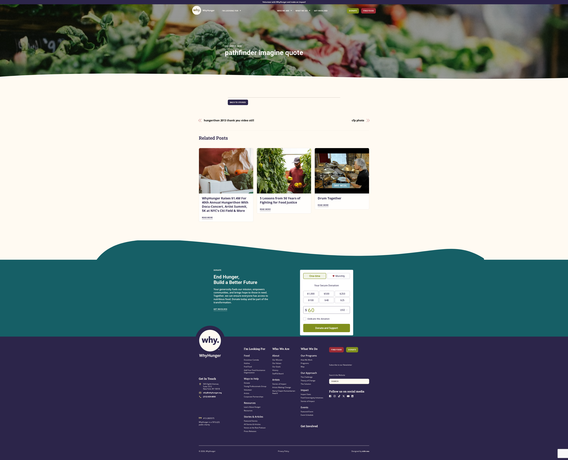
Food (247, 355)
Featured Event (307, 411)
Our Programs (309, 355)
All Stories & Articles (252, 424)
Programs (305, 363)
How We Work (306, 360)
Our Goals (276, 366)
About (275, 355)
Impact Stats (306, 394)
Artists (246, 393)
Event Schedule (307, 415)
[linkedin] (353, 396)
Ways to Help (251, 378)
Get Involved (321, 10)
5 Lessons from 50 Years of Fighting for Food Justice (280, 200)
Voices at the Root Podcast (255, 427)
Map (302, 366)
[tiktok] (340, 396)
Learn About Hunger (252, 407)
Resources (250, 403)
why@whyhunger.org (212, 392)
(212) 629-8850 (209, 396)
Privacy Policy (283, 451)
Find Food (368, 10)
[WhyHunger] (203, 10)
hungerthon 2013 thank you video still (229, 120)
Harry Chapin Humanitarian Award (283, 392)
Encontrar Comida (251, 360)
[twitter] (344, 396)
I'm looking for (240, 10)
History (275, 370)
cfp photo (358, 120)
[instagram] (335, 396)
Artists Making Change (281, 387)
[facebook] (331, 396)
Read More (207, 217)
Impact (305, 390)
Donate (353, 10)
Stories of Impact (279, 384)
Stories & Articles (253, 416)
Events (304, 407)
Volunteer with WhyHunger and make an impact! (284, 2)
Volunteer (248, 390)
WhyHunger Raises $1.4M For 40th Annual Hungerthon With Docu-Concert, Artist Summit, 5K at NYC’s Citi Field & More (225, 204)
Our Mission (277, 360)
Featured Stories (251, 421)
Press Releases (250, 431)
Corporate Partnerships (253, 396)
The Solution (306, 384)
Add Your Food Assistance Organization (254, 371)
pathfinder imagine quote (264, 52)
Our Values (276, 363)
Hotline (247, 363)
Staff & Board (277, 373)
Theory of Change (308, 380)
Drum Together (329, 198)
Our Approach (309, 373)
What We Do (302, 10)
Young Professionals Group (255, 386)
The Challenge (307, 377)
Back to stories (238, 102)
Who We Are (283, 10)
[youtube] (349, 396)
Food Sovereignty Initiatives (312, 397)
